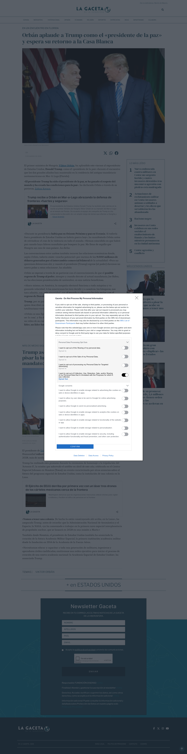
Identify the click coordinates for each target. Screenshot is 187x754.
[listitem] (93, 342)
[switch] (125, 348)
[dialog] (93, 377)
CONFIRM (75, 447)
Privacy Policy (107, 456)
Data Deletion (79, 456)
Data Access (93, 456)
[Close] (137, 298)
